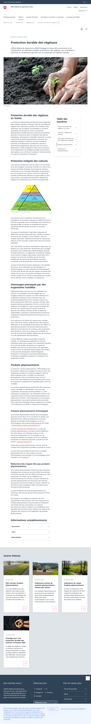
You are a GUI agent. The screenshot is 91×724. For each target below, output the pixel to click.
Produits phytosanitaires (65, 144)
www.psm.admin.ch (23, 442)
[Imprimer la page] (81, 29)
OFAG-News (68, 699)
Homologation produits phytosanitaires (25, 425)
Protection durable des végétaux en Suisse (65, 127)
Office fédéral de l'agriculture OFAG (22, 7)
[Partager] (86, 29)
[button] (9, 17)
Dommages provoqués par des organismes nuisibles (66, 139)
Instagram (39, 692)
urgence (25, 457)
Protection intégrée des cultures (65, 133)
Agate (66, 694)
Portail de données (70, 689)
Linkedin (38, 696)
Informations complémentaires (63, 150)
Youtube (49, 692)
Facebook (39, 689)
